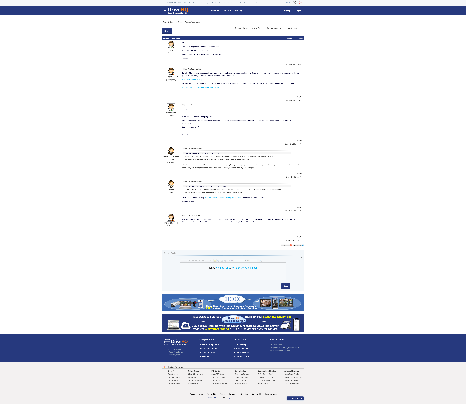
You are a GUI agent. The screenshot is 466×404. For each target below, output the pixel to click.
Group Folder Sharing (291, 374)
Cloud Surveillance (175, 352)
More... (248, 159)
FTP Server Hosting (218, 377)
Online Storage (194, 371)
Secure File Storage (195, 380)
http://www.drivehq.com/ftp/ (192, 80)
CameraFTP (256, 394)
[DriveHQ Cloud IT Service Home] (176, 10)
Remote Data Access (195, 377)
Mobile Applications (291, 380)
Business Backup (241, 383)
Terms (200, 394)
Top (302, 258)
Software (227, 10)
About (192, 394)
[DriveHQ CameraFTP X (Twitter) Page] (294, 2)
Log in (298, 10)
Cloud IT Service (174, 349)
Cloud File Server (174, 377)
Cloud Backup (173, 380)
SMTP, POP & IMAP (265, 374)
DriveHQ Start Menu (174, 2)
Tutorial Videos (257, 28)
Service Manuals (273, 28)
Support (222, 394)
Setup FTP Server (217, 374)
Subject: (166, 38)
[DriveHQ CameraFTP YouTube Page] (301, 2)
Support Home (241, 28)
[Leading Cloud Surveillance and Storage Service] (233, 302)
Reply (166, 31)
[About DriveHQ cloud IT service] (176, 343)
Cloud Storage (173, 374)
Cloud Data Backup (242, 374)
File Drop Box (216, 3)
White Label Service (291, 383)
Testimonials (243, 394)
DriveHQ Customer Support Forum (176, 22)
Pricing (238, 10)
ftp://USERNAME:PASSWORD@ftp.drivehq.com (200, 87)
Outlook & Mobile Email (266, 380)
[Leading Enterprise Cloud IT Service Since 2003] (233, 323)
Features (215, 10)
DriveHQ (221, 398)
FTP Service (216, 371)
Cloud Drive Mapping (191, 3)
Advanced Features (291, 371)
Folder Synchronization (292, 377)
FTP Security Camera (219, 383)
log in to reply (223, 267)
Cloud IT (171, 371)
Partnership (211, 394)
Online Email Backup (242, 377)
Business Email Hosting (267, 371)
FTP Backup (215, 380)
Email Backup (263, 383)
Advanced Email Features (267, 377)
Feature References (176, 367)
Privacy (232, 394)
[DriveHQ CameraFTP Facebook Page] (288, 2)
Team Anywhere (257, 3)
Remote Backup (240, 380)
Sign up (287, 10)
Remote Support (291, 28)
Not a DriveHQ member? (245, 267)
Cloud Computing (174, 383)
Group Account (244, 3)
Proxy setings (196, 22)
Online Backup (240, 371)
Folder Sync (205, 3)
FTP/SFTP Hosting (230, 3)
